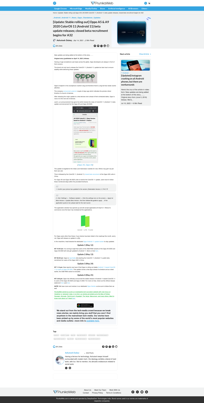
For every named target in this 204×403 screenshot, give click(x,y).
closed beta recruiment (92, 174)
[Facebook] (132, 391)
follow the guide (91, 200)
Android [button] (57, 17)
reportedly (72, 258)
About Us (87, 390)
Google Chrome (60, 9)
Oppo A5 (81, 164)
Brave (102, 9)
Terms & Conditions (113, 392)
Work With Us (114, 390)
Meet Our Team (100, 390)
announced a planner (70, 91)
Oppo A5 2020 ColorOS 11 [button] (60, 339)
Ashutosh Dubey (64, 40)
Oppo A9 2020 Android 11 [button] (81, 339)
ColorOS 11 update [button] (65, 335)
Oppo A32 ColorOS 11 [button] (82, 335)
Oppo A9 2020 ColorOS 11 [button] (94, 339)
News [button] (74, 17)
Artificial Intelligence (116, 9)
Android (125, 73)
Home (55, 13)
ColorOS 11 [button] (56, 335)
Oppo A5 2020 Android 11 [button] (102, 335)
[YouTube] (141, 391)
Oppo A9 (89, 164)
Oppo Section (91, 286)
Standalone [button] (87, 17)
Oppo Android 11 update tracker (93, 241)
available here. (93, 320)
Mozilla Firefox (91, 9)
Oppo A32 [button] (73, 335)
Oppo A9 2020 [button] (70, 339)
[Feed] (146, 391)
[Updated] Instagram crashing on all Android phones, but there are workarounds (132, 80)
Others (144, 9)
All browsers (133, 9)
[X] (137, 391)
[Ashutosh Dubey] (59, 360)
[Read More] (135, 65)
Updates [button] (97, 17)
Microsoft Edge (76, 9)
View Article (144, 54)
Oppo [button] (80, 17)
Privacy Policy (97, 392)
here (96, 251)
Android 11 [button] (66, 17)
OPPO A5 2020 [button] (91, 335)
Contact (86, 392)
